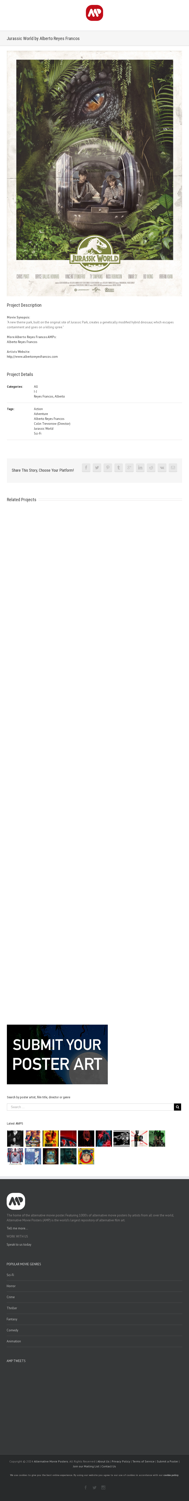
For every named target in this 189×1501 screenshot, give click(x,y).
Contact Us (108, 1466)
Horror (11, 1286)
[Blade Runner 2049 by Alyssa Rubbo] (68, 1156)
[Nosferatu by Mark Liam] (15, 1138)
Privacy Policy (121, 1461)
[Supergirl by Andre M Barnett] (86, 1138)
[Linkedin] (140, 467)
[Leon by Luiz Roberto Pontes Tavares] (139, 1138)
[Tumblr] (118, 467)
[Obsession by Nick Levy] (50, 1138)
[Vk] (162, 467)
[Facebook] (86, 467)
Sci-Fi (37, 433)
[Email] (173, 467)
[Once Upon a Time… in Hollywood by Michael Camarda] (33, 1138)
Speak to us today (19, 1244)
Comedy (12, 1330)
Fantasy (12, 1319)
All (36, 387)
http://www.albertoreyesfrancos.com (32, 357)
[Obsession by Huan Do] (68, 1138)
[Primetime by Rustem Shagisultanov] (33, 1156)
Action (38, 409)
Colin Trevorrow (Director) (52, 424)
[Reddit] (151, 467)
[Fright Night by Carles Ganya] (121, 1138)
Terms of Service (143, 1461)
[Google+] (129, 467)
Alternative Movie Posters (51, 1461)
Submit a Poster (167, 1461)
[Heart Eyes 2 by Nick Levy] (103, 1138)
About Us (103, 1461)
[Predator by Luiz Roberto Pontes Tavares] (157, 1138)
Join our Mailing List (86, 1466)
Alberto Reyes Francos (22, 342)
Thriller (12, 1308)
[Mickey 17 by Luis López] (86, 1156)
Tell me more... (17, 1228)
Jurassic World (43, 429)
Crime (11, 1297)
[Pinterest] (108, 467)
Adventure (41, 414)
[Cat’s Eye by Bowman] (50, 1156)
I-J (35, 391)
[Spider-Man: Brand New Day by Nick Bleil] (15, 1156)
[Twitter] (97, 467)
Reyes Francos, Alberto (49, 396)
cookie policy (170, 1475)
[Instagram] (103, 1487)
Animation (14, 1341)
